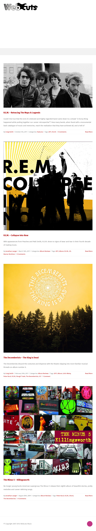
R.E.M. (54, 132)
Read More (88, 132)
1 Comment (46, 376)
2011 (49, 132)
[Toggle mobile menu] (91, 3)
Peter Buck (7, 376)
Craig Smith (9, 132)
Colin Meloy (67, 373)
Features (40, 132)
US (70, 251)
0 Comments (62, 132)
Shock (71, 496)
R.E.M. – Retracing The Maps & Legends (22, 112)
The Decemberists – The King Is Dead (21, 357)
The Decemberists (32, 376)
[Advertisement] (48, 30)
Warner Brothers (9, 254)
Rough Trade (20, 376)
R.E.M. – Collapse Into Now (16, 235)
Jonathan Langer (11, 251)
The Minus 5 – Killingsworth (16, 480)
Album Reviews (45, 251)
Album (61, 251)
